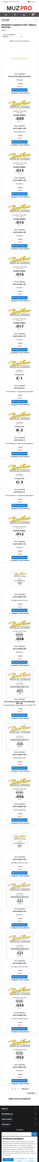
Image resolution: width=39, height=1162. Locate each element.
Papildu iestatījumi (31, 1159)
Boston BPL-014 (19, 180)
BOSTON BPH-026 (19, 755)
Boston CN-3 (19, 492)
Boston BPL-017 (19, 336)
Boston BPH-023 (19, 859)
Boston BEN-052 (19, 1067)
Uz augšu (32, 1093)
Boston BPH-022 (19, 911)
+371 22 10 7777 (14, 2)
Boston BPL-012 (19, 544)
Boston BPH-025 (19, 597)
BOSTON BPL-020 (19, 128)
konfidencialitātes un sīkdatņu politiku (20, 1151)
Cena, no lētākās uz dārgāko (13, 36)
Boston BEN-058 (19, 649)
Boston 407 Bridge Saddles (19, 76)
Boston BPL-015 (19, 232)
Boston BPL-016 (19, 284)
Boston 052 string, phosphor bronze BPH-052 (19, 702)
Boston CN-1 (19, 388)
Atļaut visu (8, 1160)
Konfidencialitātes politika (19, 1159)
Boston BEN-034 (19, 1015)
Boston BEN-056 (19, 806)
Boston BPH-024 (19, 963)
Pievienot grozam (19, 90)
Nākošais (26, 1089)
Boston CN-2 (19, 440)
